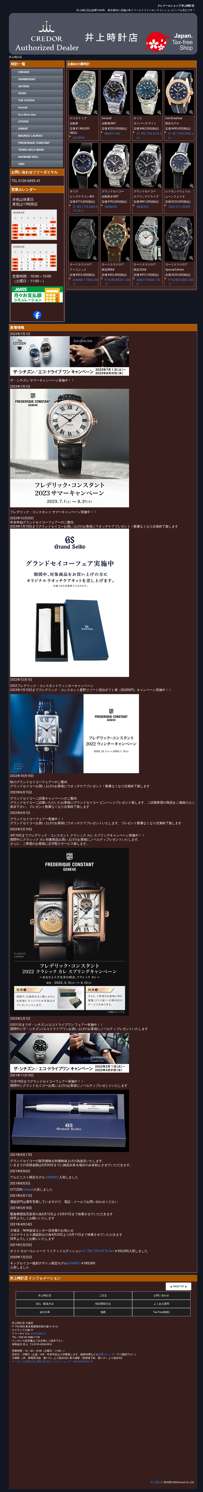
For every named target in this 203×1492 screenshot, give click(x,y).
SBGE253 (142, 206)
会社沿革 (45, 1312)
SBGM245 (111, 206)
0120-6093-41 (38, 1333)
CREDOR (23, 72)
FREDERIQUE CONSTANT (34, 143)
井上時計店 (44, 1295)
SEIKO (22, 93)
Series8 (22, 107)
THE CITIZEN (26, 100)
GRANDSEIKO (26, 79)
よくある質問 (161, 1303)
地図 (103, 1312)
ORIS (21, 164)
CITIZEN (23, 121)
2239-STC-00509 (179, 206)
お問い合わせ (161, 1295)
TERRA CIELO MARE (31, 150)
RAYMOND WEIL (28, 157)
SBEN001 (52, 1177)
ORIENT (23, 128)
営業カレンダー (108, 1354)
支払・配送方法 (45, 1303)
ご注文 (103, 1295)
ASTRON (23, 86)
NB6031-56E (112, 133)
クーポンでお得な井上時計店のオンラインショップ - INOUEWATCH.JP (52, 1361)
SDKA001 (74, 1263)
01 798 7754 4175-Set (98, 1251)
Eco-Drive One (27, 114)
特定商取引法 (103, 1303)
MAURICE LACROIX (30, 136)
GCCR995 (79, 137)
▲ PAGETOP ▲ (178, 1286)
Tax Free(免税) (161, 1312)
